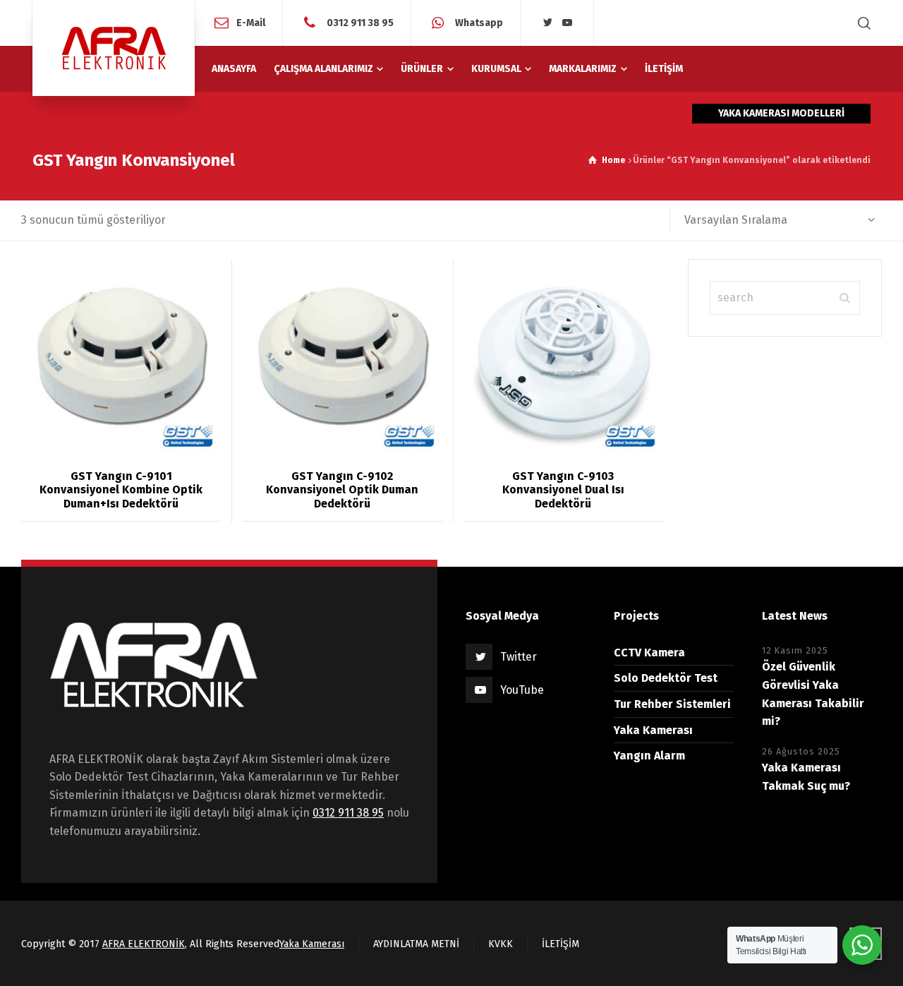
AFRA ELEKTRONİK (143, 944)
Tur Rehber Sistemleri (672, 704)
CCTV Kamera (649, 652)
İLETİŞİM (560, 944)
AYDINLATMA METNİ (416, 944)
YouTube (522, 690)
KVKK (500, 944)
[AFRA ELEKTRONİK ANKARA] (113, 48)
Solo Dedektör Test (665, 678)
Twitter (518, 656)
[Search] (861, 23)
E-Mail (250, 22)
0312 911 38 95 (359, 22)
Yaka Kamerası (653, 730)
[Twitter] (547, 23)
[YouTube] (567, 23)
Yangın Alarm (649, 755)
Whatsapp (478, 22)
